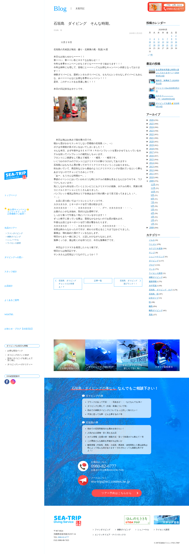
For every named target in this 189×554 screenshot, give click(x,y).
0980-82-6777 (103, 466)
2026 (151, 120)
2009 (151, 181)
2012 (151, 170)
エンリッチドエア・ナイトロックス (110, 535)
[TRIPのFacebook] (6, 381)
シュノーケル (13, 240)
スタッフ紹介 (10, 271)
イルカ (152, 240)
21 (167, 45)
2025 (151, 123)
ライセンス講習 (14, 243)
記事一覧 (98, 281)
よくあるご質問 (11, 300)
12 (159, 42)
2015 (151, 159)
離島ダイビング (155, 310)
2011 (151, 174)
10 (150, 42)
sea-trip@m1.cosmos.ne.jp (110, 481)
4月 (152, 213)
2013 (151, 166)
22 (172, 45)
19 (159, 45)
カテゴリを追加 (155, 248)
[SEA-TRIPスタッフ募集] (167, 523)
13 (163, 42)
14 (167, 42)
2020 (151, 141)
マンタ (152, 269)
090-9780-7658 (116, 470)
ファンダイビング (15, 233)
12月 (153, 184)
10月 (153, 192)
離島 (151, 306)
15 (172, 42)
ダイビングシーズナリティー (20, 364)
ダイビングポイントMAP (18, 355)
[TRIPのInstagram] (13, 381)
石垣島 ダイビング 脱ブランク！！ (129, 282)
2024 (151, 127)
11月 (153, 188)
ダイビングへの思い (13, 257)
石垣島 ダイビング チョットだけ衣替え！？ (68, 284)
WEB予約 (8, 314)
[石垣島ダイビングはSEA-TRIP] (15, 175)
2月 (152, 220)
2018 (151, 149)
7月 (152, 202)
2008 (151, 227)
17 (150, 45)
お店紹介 (8, 286)
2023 (151, 131)
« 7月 (150, 55)
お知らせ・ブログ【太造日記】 (18, 329)
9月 (152, 195)
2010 (151, 177)
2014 (151, 163)
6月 (152, 206)
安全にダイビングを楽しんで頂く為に (20, 359)
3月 (152, 217)
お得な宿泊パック (15, 351)
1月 (152, 224)
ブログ (152, 265)
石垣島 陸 (58, 30)
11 (154, 42)
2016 (151, 156)
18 (154, 45)
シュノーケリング (156, 257)
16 (176, 42)
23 (176, 45)
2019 (151, 145)
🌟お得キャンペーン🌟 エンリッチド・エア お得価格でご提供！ (23, 211)
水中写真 (153, 286)
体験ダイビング (14, 237)
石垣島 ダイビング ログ (160, 290)
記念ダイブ (154, 298)
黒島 (151, 315)
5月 (152, 209)
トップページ (10, 195)
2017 (151, 152)
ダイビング (154, 261)
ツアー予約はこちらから (117, 493)
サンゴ (152, 253)
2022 (151, 134)
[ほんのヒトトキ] (137, 523)
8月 (152, 199)
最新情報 (153, 281)
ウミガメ (153, 244)
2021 (151, 138)
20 (163, 45)
